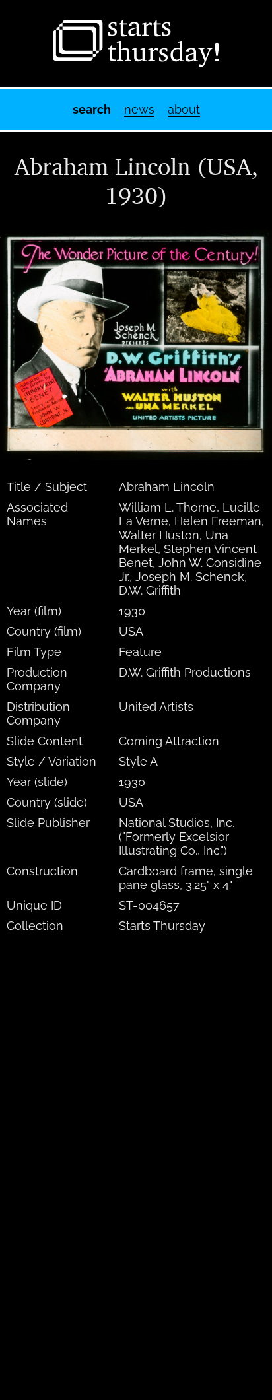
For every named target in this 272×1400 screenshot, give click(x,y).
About (184, 109)
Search (92, 109)
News (139, 109)
